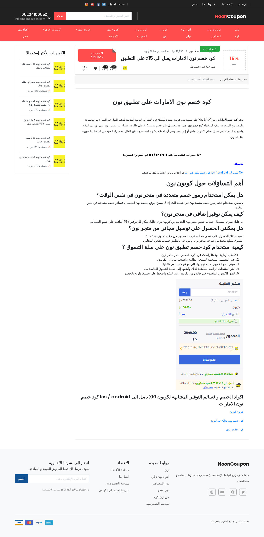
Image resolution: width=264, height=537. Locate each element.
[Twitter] (104, 3)
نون (166, 470)
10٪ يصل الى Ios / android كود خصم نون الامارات (214, 172)
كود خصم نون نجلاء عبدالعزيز (227, 421)
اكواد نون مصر (23, 33)
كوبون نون (163, 33)
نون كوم (237, 33)
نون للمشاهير (160, 483)
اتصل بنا (124, 476)
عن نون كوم (161, 497)
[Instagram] (86, 3)
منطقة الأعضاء (119, 470)
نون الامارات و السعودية (202, 66)
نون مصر (163, 490)
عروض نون (84, 29)
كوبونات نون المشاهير (214, 33)
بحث (60, 16)
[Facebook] (98, 3)
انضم (21, 478)
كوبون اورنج (236, 412)
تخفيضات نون (196, 51)
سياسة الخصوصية (157, 503)
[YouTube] (92, 3)
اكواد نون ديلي (186, 33)
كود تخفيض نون (234, 429)
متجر (195, 4)
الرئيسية (242, 4)
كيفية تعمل (226, 4)
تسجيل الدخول (117, 4)
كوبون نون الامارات (112, 33)
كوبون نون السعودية (141, 33)
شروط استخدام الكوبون (232, 79)
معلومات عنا (208, 4)
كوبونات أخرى (53, 29)
